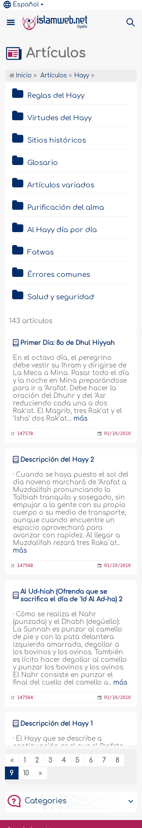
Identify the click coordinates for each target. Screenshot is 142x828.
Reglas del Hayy (55, 95)
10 (26, 773)
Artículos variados (60, 185)
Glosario (42, 163)
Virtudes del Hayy (59, 118)
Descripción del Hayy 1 (56, 723)
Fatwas (40, 252)
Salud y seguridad (60, 297)
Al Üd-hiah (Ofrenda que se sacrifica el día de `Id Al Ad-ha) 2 (71, 595)
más (80, 418)
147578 (25, 433)
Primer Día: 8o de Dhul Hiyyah (67, 342)
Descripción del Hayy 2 (57, 459)
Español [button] (26, 4)
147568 (25, 565)
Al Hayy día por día (62, 230)
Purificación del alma (65, 207)
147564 (25, 697)
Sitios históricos (56, 140)
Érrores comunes (58, 274)
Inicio (22, 75)
